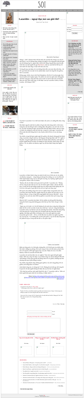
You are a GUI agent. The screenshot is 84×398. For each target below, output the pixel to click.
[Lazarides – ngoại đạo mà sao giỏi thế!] (9, 116)
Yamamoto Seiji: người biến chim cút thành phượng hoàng (10, 33)
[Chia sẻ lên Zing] (51, 277)
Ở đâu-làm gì (55, 10)
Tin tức (10, 10)
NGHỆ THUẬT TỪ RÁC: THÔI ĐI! (9, 126)
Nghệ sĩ (15, 10)
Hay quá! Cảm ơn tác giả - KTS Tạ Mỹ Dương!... (75, 82)
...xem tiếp (22, 298)
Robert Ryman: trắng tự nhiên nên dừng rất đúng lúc (34, 367)
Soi (44, 395)
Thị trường (48, 10)
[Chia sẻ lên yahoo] (29, 277)
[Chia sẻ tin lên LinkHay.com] (40, 277)
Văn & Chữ (80, 10)
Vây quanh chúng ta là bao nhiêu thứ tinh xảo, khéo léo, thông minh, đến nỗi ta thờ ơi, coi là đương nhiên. (75, 119)
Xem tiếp (75, 124)
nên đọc (9, 118)
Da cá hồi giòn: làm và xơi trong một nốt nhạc (10, 44)
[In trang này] (60, 278)
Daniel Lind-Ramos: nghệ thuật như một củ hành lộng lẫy (35, 369)
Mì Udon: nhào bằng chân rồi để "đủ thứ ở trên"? (9, 28)
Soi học (75, 10)
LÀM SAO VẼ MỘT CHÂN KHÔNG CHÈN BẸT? (9, 75)
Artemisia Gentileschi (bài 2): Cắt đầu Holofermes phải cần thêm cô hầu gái (39, 379)
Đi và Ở (4, 10)
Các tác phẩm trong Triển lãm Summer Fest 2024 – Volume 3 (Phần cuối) (9, 80)
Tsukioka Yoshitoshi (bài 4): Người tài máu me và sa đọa (35, 375)
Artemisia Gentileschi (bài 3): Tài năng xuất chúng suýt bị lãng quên (38, 377)
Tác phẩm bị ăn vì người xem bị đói (31, 371)
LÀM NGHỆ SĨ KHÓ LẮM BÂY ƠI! (9, 48)
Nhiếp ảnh (28, 10)
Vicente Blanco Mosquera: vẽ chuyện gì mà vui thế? (34, 362)
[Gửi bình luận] (60, 277)
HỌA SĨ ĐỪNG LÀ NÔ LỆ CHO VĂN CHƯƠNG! (9, 70)
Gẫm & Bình (22, 10)
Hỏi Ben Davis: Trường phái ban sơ (58, 338)
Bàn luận (69, 10)
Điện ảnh (35, 10)
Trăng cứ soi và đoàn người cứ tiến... (42, 338)
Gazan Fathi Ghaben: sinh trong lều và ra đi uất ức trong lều (36, 364)
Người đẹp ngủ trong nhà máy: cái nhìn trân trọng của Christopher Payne (75, 99)
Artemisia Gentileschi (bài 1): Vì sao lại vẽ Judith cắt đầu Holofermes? (38, 382)
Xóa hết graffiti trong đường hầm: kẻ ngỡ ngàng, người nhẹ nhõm (37, 373)
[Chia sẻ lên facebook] (38, 276)
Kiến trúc (41, 10)
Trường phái (63, 10)
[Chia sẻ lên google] (59, 276)
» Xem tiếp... (61, 386)
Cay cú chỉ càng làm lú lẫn (26, 337)
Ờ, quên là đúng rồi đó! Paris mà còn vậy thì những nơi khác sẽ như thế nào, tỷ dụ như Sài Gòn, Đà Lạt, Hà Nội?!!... (75, 49)
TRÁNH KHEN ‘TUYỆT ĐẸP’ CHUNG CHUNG (10, 61)
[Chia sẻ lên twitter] (49, 276)
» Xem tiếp (80, 91)
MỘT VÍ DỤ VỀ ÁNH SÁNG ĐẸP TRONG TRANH (9, 65)
